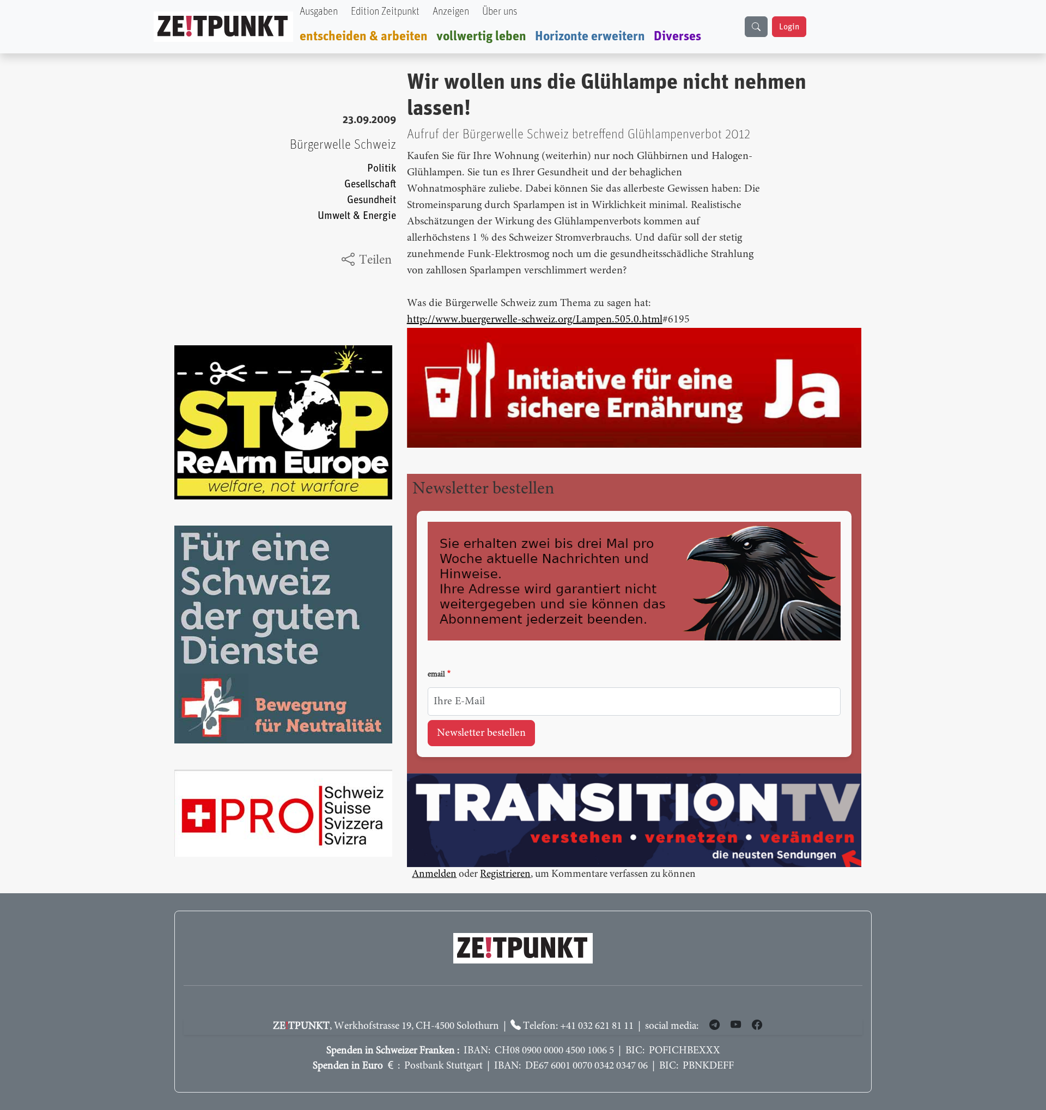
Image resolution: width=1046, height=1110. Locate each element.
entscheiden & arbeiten (364, 36)
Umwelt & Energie (357, 216)
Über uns (499, 12)
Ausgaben (319, 12)
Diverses (677, 36)
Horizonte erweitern (590, 36)
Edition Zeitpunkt (385, 12)
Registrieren (505, 874)
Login (789, 26)
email (436, 675)
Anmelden (434, 874)
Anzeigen (451, 12)
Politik (381, 168)
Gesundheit (371, 200)
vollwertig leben (481, 36)
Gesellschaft (370, 184)
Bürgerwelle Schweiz (343, 144)
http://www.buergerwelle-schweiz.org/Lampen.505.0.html (534, 319)
